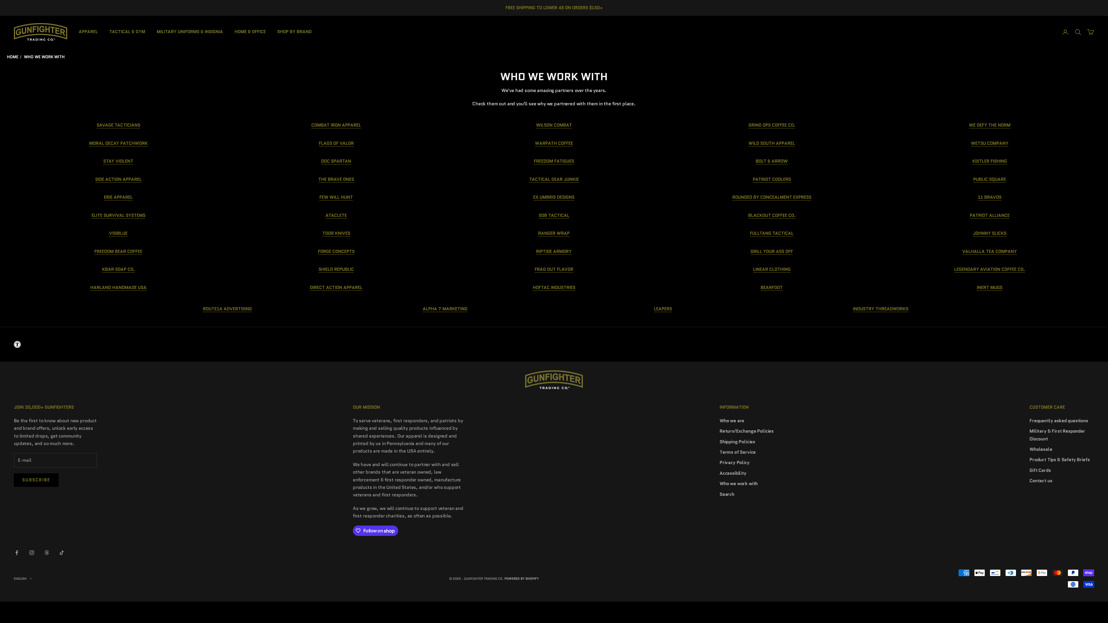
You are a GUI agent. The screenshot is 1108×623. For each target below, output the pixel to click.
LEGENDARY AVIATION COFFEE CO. (989, 269)
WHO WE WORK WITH (44, 57)
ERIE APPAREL (118, 197)
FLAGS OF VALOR (336, 143)
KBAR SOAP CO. (118, 269)
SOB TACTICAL (554, 215)
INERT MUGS (989, 287)
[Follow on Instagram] (32, 553)
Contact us (1041, 480)
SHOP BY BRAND (294, 31)
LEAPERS (663, 308)
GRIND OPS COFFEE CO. (771, 125)
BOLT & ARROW (772, 161)
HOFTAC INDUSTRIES (554, 287)
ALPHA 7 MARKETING (445, 308)
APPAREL (88, 31)
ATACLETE (336, 215)
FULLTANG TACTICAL (771, 233)
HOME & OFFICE (250, 31)
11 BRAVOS (990, 197)
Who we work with (739, 483)
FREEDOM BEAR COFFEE (118, 251)
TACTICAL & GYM (127, 31)
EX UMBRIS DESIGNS (553, 197)
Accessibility (733, 473)
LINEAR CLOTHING (772, 269)
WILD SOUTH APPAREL (771, 143)
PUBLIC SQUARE (989, 179)
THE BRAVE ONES (336, 179)
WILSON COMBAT (554, 125)
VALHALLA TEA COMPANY (989, 251)
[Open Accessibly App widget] (554, 344)
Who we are (732, 420)
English (20, 578)
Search (727, 494)
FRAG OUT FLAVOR (554, 269)
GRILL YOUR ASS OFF (771, 251)
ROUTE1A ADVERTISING (227, 308)
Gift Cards (1040, 470)
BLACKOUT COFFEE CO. (772, 215)
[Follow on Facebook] (17, 553)
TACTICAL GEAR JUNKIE (554, 179)
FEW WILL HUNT (336, 197)
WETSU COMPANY (989, 143)
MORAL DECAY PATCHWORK (118, 143)
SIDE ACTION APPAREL (118, 179)
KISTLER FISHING (989, 161)
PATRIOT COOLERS (772, 179)
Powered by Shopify (521, 578)
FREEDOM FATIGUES (554, 161)
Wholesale (1041, 449)
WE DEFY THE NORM (989, 125)
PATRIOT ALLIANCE (990, 215)
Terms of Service (738, 452)
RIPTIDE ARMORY (554, 251)
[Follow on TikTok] (62, 553)
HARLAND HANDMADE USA (118, 287)
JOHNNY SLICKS (989, 233)
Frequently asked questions (1059, 420)
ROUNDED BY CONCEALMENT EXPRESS (771, 197)
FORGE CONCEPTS (336, 251)
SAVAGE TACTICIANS (118, 125)
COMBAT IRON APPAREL (336, 125)
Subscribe (36, 480)
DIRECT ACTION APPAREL (336, 287)
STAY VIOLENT (118, 161)
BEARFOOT (772, 287)
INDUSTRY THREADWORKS (880, 308)
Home (12, 57)
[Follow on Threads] (47, 553)
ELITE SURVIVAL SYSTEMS (118, 215)
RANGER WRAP (554, 233)
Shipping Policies (737, 441)
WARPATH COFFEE (554, 143)
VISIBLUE (118, 233)
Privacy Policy (735, 462)
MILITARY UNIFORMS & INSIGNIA (190, 31)
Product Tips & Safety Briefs (1060, 459)
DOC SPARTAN (336, 161)
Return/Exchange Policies (747, 431)
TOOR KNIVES (336, 233)
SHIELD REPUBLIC (336, 269)
